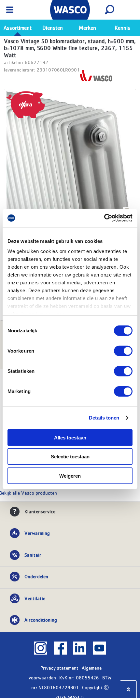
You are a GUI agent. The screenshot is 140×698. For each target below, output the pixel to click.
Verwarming (37, 533)
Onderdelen (36, 576)
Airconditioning (40, 620)
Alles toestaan (70, 437)
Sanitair (32, 555)
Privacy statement (59, 668)
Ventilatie (34, 598)
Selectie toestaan (70, 456)
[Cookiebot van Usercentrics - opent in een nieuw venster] (104, 218)
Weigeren (70, 475)
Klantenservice (39, 511)
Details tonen (104, 417)
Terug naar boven (128, 689)
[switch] (123, 350)
